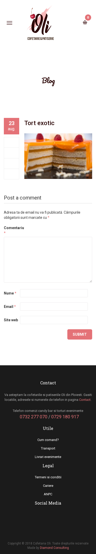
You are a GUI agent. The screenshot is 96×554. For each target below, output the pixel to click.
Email (10, 307)
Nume (10, 293)
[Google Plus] (12, 163)
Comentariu (11, 230)
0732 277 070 (33, 416)
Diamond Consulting (54, 548)
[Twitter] (12, 153)
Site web (11, 320)
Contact (85, 400)
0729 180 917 (65, 416)
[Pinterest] (12, 174)
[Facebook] (12, 142)
